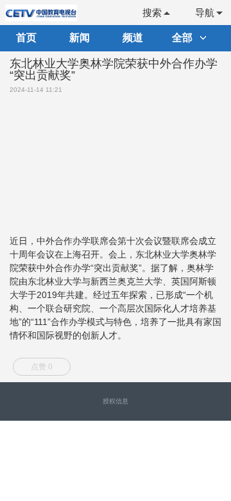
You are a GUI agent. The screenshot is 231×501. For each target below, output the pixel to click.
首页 (26, 37)
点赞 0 (42, 366)
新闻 (79, 37)
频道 (133, 37)
